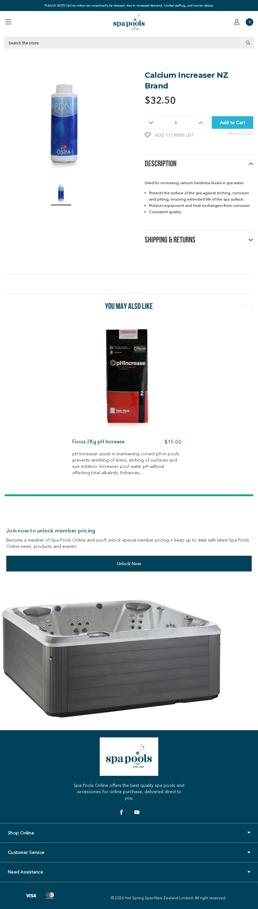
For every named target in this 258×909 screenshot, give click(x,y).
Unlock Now (129, 563)
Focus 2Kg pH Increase (98, 441)
